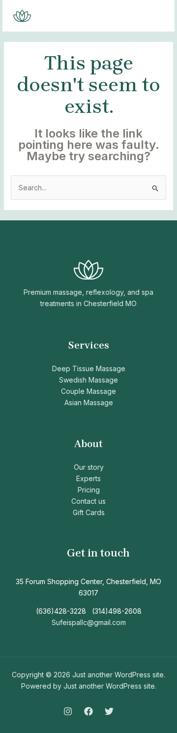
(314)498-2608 (117, 611)
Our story (89, 467)
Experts (88, 478)
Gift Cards (89, 512)
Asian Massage (88, 402)
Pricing (89, 490)
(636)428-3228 (61, 611)
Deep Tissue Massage (88, 368)
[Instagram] (67, 711)
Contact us (88, 501)
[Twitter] (109, 711)
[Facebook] (88, 711)
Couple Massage (88, 391)
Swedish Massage (88, 380)
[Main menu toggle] (155, 16)
